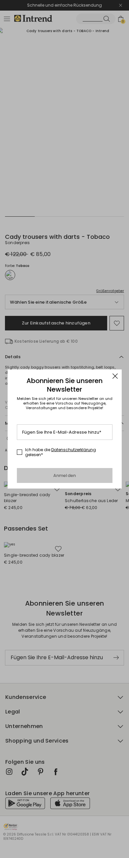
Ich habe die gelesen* (60, 452)
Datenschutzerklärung (73, 449)
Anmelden (64, 475)
